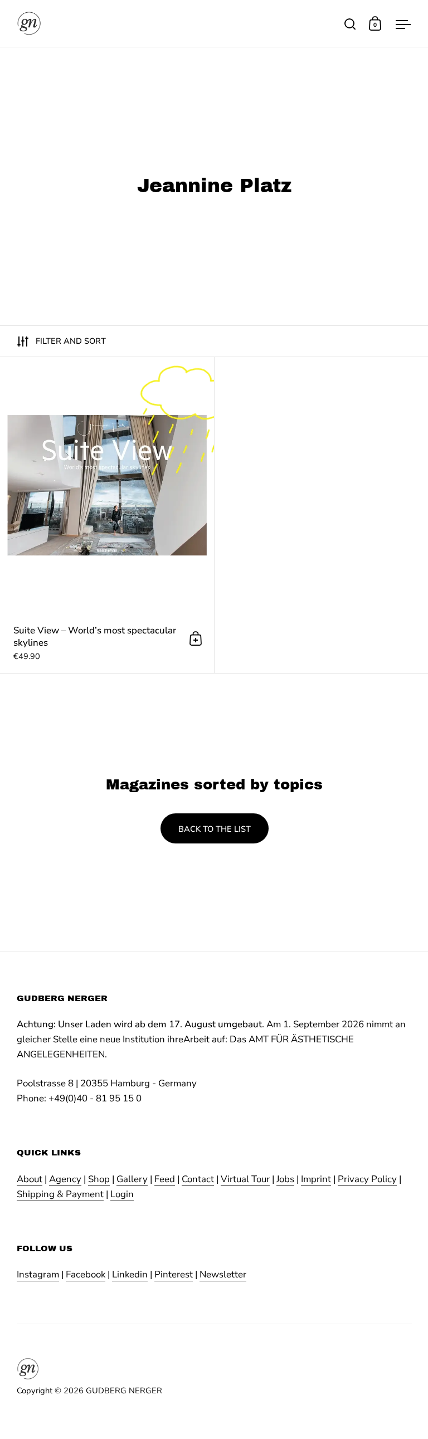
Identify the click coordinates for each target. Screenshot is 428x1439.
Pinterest (173, 1274)
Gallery (132, 1179)
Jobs (285, 1179)
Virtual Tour (245, 1179)
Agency (65, 1179)
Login (122, 1194)
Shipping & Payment (60, 1194)
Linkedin (130, 1274)
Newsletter (223, 1274)
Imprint (316, 1179)
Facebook (85, 1274)
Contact (198, 1179)
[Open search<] (350, 24)
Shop (99, 1179)
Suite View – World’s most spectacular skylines (107, 515)
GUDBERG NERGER (124, 1390)
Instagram (38, 1274)
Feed (164, 1179)
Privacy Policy (367, 1179)
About (29, 1179)
